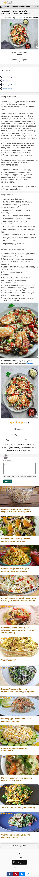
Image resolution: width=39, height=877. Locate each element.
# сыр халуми (29, 444)
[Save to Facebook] (10, 874)
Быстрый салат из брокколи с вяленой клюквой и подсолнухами (17, 690)
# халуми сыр (14, 447)
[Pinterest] (19, 853)
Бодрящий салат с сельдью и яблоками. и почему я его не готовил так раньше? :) (18, 630)
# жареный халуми (13, 450)
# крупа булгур (26, 450)
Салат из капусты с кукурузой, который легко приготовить (15, 569)
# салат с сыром (9, 444)
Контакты (19, 858)
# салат (29, 440)
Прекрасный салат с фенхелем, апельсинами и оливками (16, 540)
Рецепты (7, 7)
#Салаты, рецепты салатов (16, 440)
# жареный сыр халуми (28, 447)
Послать (8, 481)
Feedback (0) (7, 88)
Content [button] (7, 70)
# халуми (5, 447)
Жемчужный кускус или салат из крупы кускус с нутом (16, 779)
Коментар (20, 435)
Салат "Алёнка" (8, 660)
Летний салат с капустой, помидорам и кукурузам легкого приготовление (18, 599)
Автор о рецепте (9, 77)
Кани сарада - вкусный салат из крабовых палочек (16, 720)
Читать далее (19, 846)
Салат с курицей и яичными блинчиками (14, 749)
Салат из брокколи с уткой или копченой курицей (15, 836)
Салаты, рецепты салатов (22, 7)
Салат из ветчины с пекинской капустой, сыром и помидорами (16, 510)
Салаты (30, 363)
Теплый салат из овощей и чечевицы (18, 808)
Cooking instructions (10, 85)
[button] (36, 2)
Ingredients (7, 81)
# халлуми (20, 444)
